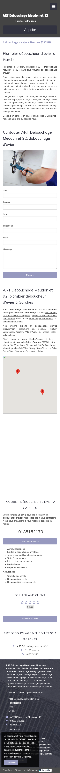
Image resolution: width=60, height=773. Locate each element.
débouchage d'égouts (13, 321)
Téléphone (8, 225)
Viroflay (53, 329)
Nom (5, 190)
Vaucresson (8, 332)
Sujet (5, 237)
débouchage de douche (41, 318)
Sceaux (41, 329)
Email (5, 214)
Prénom (6, 202)
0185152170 (30, 531)
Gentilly (19, 332)
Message (7, 249)
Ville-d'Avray (31, 332)
